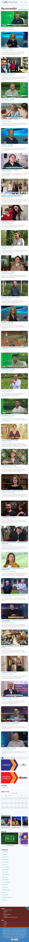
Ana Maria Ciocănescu (6, 897)
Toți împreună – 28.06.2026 (8, 517)
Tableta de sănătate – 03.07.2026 (10, 440)
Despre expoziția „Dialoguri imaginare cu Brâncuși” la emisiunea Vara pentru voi (12, 196)
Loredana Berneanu (6, 882)
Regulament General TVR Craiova (10, 917)
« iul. (2, 812)
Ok (12, 939)
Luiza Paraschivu (10, 467)
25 (6, 807)
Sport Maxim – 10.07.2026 (8, 369)
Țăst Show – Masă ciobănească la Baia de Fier (13, 594)
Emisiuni (5, 911)
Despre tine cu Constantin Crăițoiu (11, 722)
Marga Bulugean (10, 75)
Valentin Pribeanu (10, 29)
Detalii (16, 939)
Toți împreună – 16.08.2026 (8, 73)
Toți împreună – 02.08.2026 (8, 221)
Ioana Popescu (5, 856)
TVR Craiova (9, 121)
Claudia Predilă (5, 869)
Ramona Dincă (5, 862)
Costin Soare (4, 854)
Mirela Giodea (9, 197)
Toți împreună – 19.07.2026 (8, 271)
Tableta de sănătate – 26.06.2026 (10, 697)
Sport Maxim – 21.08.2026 (8, 27)
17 (2, 805)
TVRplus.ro (6, 923)
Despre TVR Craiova (8, 910)
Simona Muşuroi (10, 50)
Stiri (4, 912)
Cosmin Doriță (5, 851)
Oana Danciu (4, 899)
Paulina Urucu (5, 887)
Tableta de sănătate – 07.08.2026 (10, 170)
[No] (27, 934)
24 (2, 807)
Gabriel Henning (5, 874)
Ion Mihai (4, 892)
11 (6, 802)
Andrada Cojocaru (10, 724)
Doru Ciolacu (9, 596)
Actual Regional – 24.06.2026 (9, 748)
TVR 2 (5, 924)
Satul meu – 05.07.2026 (7, 390)
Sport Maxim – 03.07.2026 (8, 415)
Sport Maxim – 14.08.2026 (8, 99)
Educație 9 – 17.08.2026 (7, 48)
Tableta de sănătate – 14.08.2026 (10, 119)
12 (11, 802)
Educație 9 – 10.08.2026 (7, 144)
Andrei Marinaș (5, 879)
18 (6, 805)
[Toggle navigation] (21, 2)
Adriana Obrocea (6, 827)
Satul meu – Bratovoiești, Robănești (11, 297)
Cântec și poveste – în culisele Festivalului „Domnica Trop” (13, 569)
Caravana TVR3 (10, 845)
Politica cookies (7, 914)
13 (15, 802)
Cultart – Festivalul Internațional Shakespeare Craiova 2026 (14, 543)
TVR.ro (5, 921)
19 (11, 805)
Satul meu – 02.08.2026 (7, 246)
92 (9, 758)
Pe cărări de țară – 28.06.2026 (9, 672)
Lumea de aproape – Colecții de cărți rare (12, 490)
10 (2, 802)
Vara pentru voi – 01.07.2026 (9, 465)
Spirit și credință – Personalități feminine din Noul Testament (13, 620)
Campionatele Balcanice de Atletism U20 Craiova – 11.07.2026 (14, 348)
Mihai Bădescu (5, 884)
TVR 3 (5, 926)
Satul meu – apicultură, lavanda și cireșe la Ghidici (13, 647)
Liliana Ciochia (5, 894)
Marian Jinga (4, 877)
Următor (13, 758)
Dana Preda (9, 298)
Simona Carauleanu (17, 467)
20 (15, 805)
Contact (5, 915)
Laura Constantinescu (11, 571)
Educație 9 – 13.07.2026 (7, 322)
